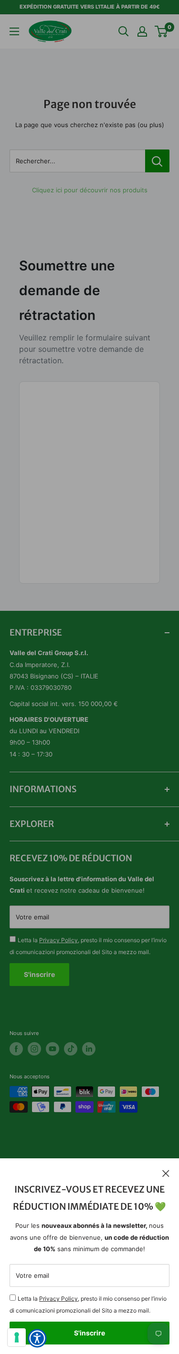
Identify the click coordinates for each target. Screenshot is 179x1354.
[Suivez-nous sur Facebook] (16, 1048)
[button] (37, 1338)
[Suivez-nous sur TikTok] (70, 1048)
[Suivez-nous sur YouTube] (52, 1048)
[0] (162, 31)
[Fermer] (165, 1172)
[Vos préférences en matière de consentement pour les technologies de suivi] (17, 1337)
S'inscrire (89, 1333)
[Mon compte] (142, 31)
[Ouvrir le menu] (14, 31)
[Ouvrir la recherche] (123, 31)
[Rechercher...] (157, 160)
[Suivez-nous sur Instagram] (34, 1048)
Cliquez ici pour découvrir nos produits (89, 190)
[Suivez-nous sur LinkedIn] (88, 1048)
